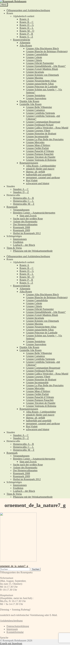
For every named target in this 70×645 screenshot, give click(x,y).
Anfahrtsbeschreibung (11, 620)
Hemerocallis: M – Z (23, 204)
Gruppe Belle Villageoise (39, 107)
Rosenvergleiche (21, 39)
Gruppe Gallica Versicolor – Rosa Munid (47, 127)
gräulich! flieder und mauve (40, 168)
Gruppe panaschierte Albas (40, 83)
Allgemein (25, 42)
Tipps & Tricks (14, 247)
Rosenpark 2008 (21, 227)
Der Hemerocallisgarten (25, 224)
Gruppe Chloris (34, 60)
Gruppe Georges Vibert (38, 130)
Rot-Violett (31, 180)
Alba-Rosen (26, 45)
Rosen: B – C (27, 22)
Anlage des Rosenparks (25, 221)
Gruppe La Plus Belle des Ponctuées (44, 139)
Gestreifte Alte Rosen (31, 104)
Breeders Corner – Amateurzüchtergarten (34, 212)
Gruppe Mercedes (35, 142)
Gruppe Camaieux (35, 110)
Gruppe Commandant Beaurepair (43, 121)
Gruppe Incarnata (35, 72)
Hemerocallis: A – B (23, 198)
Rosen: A (24, 19)
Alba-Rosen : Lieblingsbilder (41, 165)
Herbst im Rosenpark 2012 (27, 233)
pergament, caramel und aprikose (43, 177)
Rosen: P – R (26, 33)
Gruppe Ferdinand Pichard (39, 124)
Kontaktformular (15, 632)
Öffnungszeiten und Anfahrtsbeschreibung (28, 10)
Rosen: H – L (27, 28)
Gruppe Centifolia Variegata (40, 113)
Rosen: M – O (27, 30)
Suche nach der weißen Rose (28, 218)
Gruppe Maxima (34, 77)
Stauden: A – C (21, 189)
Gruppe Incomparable (37, 136)
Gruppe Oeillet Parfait (37, 148)
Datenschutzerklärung (18, 626)
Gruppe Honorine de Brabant (41, 133)
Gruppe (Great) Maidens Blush (42, 69)
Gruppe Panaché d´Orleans (40, 151)
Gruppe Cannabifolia (37, 54)
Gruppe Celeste (34, 57)
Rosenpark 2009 (21, 230)
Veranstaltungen (21, 209)
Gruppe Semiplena (35, 95)
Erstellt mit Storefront (11, 643)
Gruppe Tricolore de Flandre (40, 157)
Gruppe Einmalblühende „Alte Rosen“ (46, 66)
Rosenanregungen (29, 162)
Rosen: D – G (27, 25)
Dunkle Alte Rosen (29, 101)
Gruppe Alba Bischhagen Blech (42, 48)
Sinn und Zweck (28, 215)
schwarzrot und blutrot (37, 183)
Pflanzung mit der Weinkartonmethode (33, 250)
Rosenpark (12, 206)
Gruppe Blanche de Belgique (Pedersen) (47, 51)
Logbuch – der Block (24, 245)
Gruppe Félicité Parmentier (40, 63)
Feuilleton (18, 242)
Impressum (12, 629)
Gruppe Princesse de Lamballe (41, 86)
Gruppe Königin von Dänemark (42, 74)
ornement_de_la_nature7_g (14, 566)
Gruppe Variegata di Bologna (41, 160)
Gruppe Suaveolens (36, 98)
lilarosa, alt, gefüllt (35, 171)
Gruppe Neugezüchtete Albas (41, 80)
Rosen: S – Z (26, 36)
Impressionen (20, 239)
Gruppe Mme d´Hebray (38, 145)
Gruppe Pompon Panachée (40, 154)
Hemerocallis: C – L (23, 201)
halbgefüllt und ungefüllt (38, 174)
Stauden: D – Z (21, 192)
